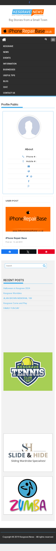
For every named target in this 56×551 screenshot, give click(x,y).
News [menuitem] (6, 52)
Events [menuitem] (7, 58)
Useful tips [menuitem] (9, 75)
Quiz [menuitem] (5, 87)
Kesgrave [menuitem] (8, 46)
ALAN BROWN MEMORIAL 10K (17, 298)
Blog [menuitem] (5, 81)
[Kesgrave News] (4, 39)
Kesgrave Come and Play (15, 303)
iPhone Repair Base (16, 238)
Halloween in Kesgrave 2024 (16, 288)
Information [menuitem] (10, 64)
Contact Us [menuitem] (9, 93)
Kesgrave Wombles (12, 293)
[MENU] (53, 40)
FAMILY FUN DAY (11, 308)
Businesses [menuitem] (9, 69)
